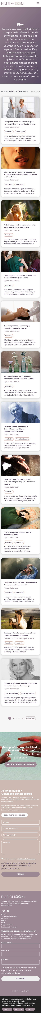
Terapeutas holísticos (9, 916)
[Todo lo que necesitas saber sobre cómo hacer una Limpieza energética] (20, 210)
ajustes (29, 1005)
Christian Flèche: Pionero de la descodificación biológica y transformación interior (16, 429)
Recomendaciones (11, 693)
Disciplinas (8, 184)
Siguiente (30, 718)
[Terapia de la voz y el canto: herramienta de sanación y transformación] (20, 568)
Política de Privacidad (26, 859)
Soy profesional (7, 925)
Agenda (4, 914)
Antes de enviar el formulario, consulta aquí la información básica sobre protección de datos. (18, 866)
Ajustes (30, 1009)
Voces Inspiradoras (22, 439)
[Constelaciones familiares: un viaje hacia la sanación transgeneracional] (20, 261)
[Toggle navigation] (37, 3)
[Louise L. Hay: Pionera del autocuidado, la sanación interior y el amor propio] (20, 669)
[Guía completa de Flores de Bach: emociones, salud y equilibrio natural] (20, 362)
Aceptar (7, 1009)
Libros (3, 920)
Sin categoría (20, 132)
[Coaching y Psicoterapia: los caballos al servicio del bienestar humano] (20, 618)
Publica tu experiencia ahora (20, 764)
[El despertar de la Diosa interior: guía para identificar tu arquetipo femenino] (20, 107)
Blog (3, 923)
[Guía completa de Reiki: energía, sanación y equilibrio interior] (20, 311)
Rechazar (18, 1009)
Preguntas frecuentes (14, 815)
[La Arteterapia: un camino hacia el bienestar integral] (20, 518)
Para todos (8, 132)
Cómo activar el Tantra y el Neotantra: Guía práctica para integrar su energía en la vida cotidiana (20, 174)
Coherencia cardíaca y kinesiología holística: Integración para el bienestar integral (19, 481)
